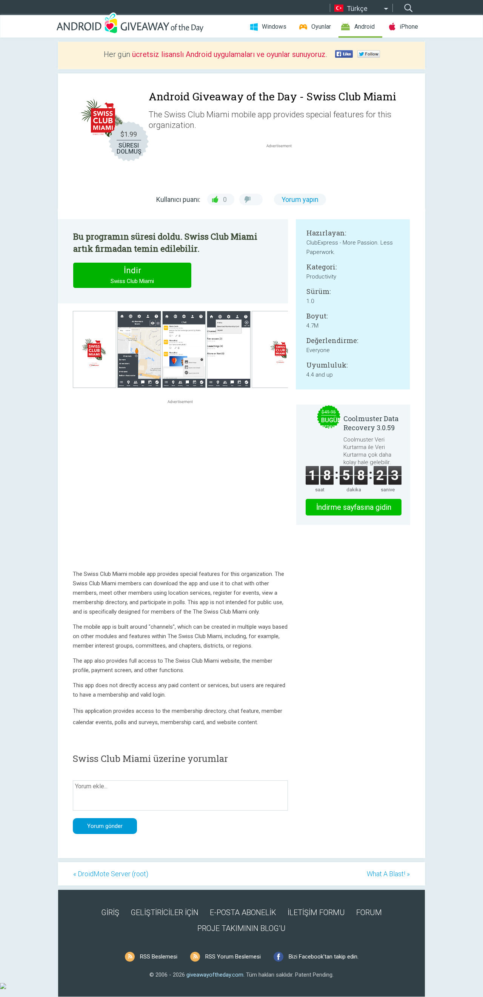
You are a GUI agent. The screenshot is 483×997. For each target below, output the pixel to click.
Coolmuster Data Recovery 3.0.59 (370, 423)
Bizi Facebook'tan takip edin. (323, 956)
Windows (274, 26)
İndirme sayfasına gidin (353, 507)
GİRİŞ (110, 912)
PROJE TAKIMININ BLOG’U (241, 928)
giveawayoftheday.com (214, 974)
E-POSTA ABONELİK (243, 912)
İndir (132, 275)
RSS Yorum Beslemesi (233, 956)
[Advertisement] (283, 167)
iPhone (409, 26)
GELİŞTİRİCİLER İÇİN (164, 912)
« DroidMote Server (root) (110, 874)
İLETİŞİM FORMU (316, 912)
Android (364, 26)
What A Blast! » (388, 874)
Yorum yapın (299, 199)
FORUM (369, 912)
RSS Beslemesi (158, 956)
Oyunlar (321, 26)
